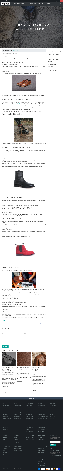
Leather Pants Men (5, 412)
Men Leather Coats (5, 416)
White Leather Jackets (29, 425)
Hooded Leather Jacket (6, 420)
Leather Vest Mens (5, 429)
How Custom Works (41, 431)
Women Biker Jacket (17, 407)
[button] (15, 3)
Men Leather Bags (52, 416)
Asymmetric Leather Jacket (42, 441)
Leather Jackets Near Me (42, 454)
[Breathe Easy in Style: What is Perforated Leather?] (39, 359)
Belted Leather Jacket (41, 439)
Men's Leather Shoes (53, 405)
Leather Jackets (40, 461)
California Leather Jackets (30, 439)
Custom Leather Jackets (41, 405)
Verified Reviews (5, 441)
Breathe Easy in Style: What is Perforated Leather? (37, 369)
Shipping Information (6, 454)
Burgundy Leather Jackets (30, 412)
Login (58, 0)
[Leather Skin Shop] (5, 3)
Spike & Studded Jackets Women (19, 420)
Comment (3, 337)
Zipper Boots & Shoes (53, 412)
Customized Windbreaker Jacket (43, 416)
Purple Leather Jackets (29, 416)
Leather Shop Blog (5, 437)
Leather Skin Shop (7, 468)
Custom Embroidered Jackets (42, 407)
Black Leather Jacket (29, 405)
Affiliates (4, 450)
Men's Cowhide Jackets (17, 452)
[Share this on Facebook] (41, 324)
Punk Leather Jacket (41, 437)
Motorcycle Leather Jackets (7, 407)
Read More (4, 392)
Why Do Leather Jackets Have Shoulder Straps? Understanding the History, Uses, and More (8, 370)
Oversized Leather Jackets (42, 459)
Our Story (4, 439)
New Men (15, 437)
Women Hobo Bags (53, 420)
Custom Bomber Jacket (41, 412)
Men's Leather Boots (53, 407)
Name (3, 333)
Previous (14, 50)
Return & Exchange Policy (6, 446)
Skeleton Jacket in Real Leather (42, 446)
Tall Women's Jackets (41, 452)
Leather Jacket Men (6, 405)
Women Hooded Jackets (18, 412)
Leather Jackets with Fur (41, 463)
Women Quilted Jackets (17, 416)
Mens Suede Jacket (5, 427)
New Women (16, 439)
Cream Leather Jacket (29, 431)
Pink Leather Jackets (29, 414)
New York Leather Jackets (30, 437)
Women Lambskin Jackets (18, 450)
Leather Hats (52, 425)
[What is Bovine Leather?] (24, 359)
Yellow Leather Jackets (29, 427)
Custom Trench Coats (41, 423)
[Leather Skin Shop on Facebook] (2, 1)
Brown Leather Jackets (29, 407)
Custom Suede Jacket (41, 414)
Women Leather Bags (53, 418)
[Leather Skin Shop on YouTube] (8, 1)
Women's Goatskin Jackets (18, 457)
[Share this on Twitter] (38, 324)
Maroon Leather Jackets (30, 423)
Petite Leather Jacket (41, 448)
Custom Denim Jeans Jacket (42, 418)
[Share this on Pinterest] (43, 324)
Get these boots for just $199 (23, 192)
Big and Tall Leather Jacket (42, 450)
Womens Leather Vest (17, 418)
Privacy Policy (5, 448)
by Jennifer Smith (4, 53)
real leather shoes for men (19, 103)
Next (17, 50)
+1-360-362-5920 (12, 0)
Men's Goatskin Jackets (17, 455)
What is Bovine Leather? (23, 367)
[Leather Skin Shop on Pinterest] (6, 1)
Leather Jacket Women (17, 405)
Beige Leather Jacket (29, 429)
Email (25, 333)
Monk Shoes (51, 414)
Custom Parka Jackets (41, 425)
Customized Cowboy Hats (42, 429)
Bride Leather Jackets (41, 420)
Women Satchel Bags (53, 423)
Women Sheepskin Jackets (18, 446)
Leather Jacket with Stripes (7, 423)
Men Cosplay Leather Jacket (7, 418)
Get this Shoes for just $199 (24, 92)
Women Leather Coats (17, 414)
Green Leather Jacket (29, 418)
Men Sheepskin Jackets (17, 444)
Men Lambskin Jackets (17, 448)
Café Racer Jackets (5, 414)
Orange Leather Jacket (29, 420)
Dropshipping (5, 452)
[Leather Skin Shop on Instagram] (4, 1)
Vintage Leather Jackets (41, 465)
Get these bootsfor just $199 (23, 263)
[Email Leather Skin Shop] (1, 1)
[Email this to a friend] (46, 324)
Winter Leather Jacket (6, 425)
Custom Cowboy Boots (41, 427)
